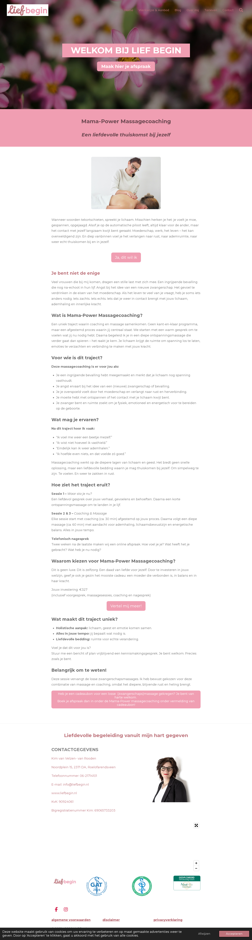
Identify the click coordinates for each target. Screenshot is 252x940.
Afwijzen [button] (204, 933)
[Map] (126, 847)
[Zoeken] (241, 10)
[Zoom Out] (196, 868)
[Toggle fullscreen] (196, 825)
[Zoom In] (196, 863)
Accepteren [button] (234, 933)
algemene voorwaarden (71, 920)
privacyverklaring (168, 920)
